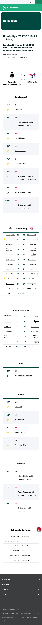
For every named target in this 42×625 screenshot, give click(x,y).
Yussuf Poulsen (35, 331)
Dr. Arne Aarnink (26, 541)
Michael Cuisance (24, 122)
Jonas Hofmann (8, 331)
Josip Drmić (7, 341)
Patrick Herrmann (24, 125)
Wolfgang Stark (26, 555)
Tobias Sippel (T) (10, 235)
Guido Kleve (25, 550)
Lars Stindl (18, 109)
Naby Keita (33, 269)
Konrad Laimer (20, 151)
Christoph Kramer (10, 260)
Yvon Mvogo (35, 347)
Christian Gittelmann (27, 546)
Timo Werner (32, 278)
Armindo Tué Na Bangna (27, 179)
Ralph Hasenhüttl (31, 288)
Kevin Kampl (33, 264)
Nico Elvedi (9, 255)
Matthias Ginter (10, 244)
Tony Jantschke (20, 163)
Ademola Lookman (25, 176)
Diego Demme (23, 208)
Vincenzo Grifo (10, 274)
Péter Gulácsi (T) (31, 235)
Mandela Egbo (7, 327)
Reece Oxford (7, 322)
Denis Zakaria (9, 264)
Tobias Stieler (23, 57)
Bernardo (36, 316)
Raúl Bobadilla (7, 347)
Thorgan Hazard (10, 284)
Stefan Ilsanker (23, 205)
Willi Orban (33, 244)
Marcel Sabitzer (20, 138)
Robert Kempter (26, 560)
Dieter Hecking (10, 288)
